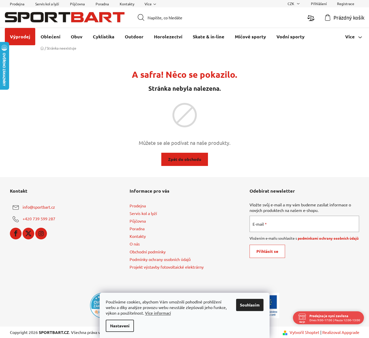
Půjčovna (77, 4)
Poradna (102, 4)
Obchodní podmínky (148, 251)
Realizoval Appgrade (340, 332)
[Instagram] (41, 233)
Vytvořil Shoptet (304, 332)
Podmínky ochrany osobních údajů (160, 259)
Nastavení (120, 325)
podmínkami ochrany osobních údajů (328, 238)
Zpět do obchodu (184, 159)
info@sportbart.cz (39, 206)
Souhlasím (250, 305)
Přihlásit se (267, 251)
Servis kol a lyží (47, 4)
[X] (28, 233)
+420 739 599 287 (39, 218)
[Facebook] (16, 233)
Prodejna (17, 4)
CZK (291, 3)
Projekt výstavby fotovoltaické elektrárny (167, 266)
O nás (135, 243)
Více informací (158, 312)
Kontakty (127, 4)
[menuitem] (20, 36)
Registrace (345, 3)
